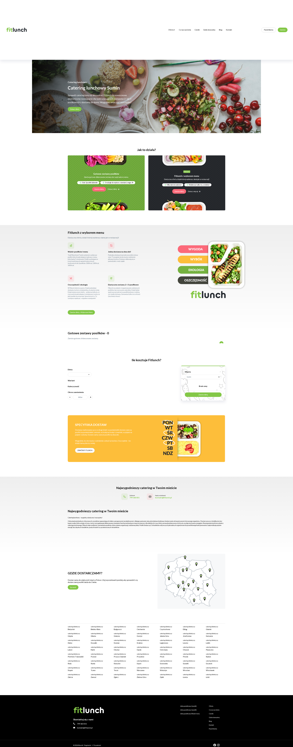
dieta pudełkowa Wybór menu (190, 714)
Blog (220, 30)
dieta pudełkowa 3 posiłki (188, 710)
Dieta (70, 369)
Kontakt (229, 30)
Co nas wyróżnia (185, 30)
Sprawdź (73, 587)
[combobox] (203, 377)
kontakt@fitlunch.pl (85, 728)
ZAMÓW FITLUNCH (84, 450)
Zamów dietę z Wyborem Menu (81, 312)
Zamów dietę (99, 189)
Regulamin (87, 745)
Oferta (171, 30)
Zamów (282, 30)
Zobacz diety (74, 109)
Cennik (197, 30)
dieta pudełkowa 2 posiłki (188, 706)
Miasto (188, 372)
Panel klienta (268, 30)
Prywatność (97, 745)
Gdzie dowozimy (209, 30)
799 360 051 (82, 724)
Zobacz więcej (193, 191)
